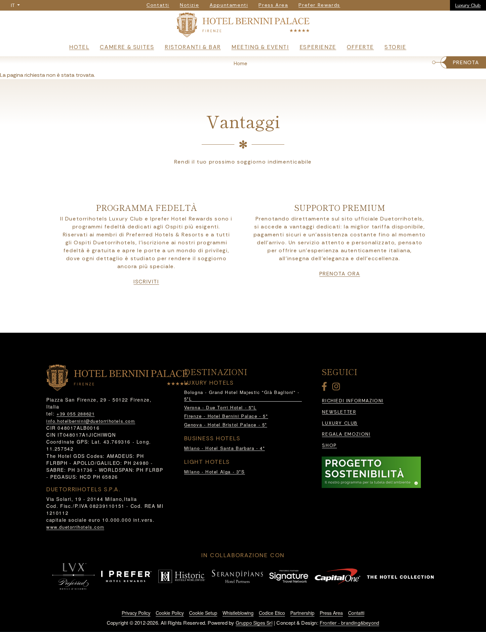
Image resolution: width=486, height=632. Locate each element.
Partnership (302, 612)
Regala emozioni (346, 434)
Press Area (331, 612)
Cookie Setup (203, 612)
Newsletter (339, 412)
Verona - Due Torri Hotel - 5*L (220, 407)
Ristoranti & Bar (193, 47)
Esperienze (318, 47)
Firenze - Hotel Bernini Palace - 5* (226, 416)
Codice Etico (272, 612)
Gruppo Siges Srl (254, 622)
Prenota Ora (339, 273)
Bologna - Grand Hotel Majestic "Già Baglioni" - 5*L (242, 395)
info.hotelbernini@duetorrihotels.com (90, 421)
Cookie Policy (170, 612)
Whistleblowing (238, 612)
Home (240, 63)
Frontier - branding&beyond (349, 622)
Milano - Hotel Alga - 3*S (214, 471)
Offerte (360, 47)
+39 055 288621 (76, 414)
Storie (395, 47)
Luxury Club (468, 5)
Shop (329, 445)
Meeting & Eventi (260, 47)
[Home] (243, 26)
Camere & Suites (127, 47)
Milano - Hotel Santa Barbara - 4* (224, 448)
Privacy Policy (136, 612)
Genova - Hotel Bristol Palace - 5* (225, 424)
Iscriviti (146, 281)
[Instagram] (337, 388)
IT (13, 5)
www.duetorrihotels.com (75, 527)
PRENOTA (466, 62)
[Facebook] (326, 388)
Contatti (356, 612)
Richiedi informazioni (353, 401)
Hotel (79, 47)
